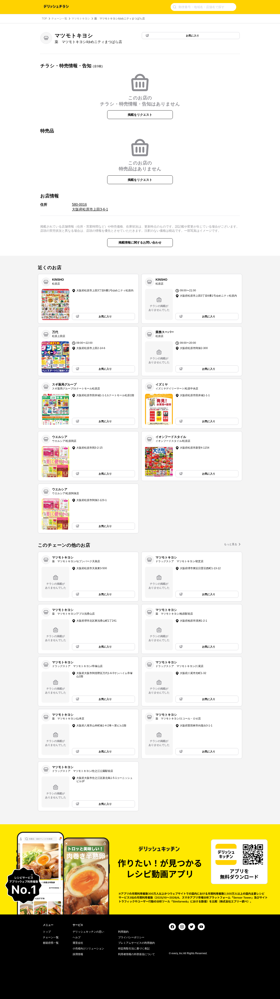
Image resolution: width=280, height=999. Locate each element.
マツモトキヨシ (81, 18)
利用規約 (123, 931)
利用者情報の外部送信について (136, 954)
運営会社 (78, 942)
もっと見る (230, 544)
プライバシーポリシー (131, 937)
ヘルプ (76, 937)
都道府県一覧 (51, 942)
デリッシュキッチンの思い (88, 931)
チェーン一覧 (59, 18)
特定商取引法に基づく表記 (134, 948)
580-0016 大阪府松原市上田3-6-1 (90, 207)
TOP (44, 18)
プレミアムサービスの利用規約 (136, 942)
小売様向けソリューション (88, 948)
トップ (47, 931)
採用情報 (78, 954)
